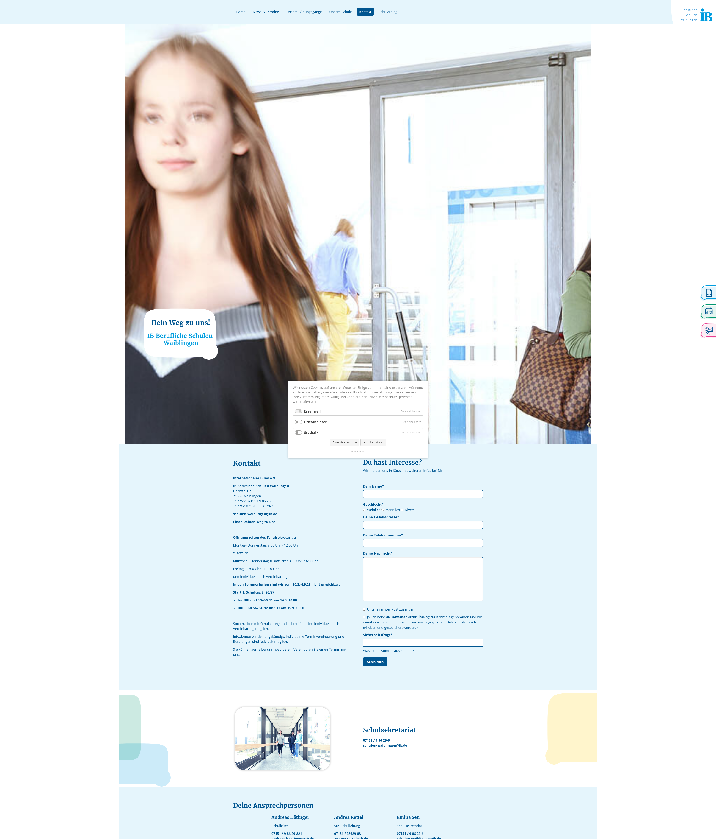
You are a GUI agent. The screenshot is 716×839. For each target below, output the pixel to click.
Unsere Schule (340, 12)
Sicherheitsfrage (378, 634)
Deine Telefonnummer (383, 535)
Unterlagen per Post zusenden (390, 609)
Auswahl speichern (345, 442)
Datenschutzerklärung (411, 616)
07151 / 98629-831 (348, 833)
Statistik (311, 432)
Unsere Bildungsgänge (304, 12)
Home (240, 12)
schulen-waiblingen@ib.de (255, 514)
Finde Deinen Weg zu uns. (254, 521)
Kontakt (365, 12)
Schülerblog (388, 12)
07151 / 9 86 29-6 (376, 740)
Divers (410, 510)
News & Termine (266, 12)
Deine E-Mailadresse (381, 517)
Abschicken (375, 662)
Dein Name (373, 486)
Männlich (392, 510)
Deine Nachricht (377, 553)
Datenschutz (358, 451)
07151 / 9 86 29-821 (286, 833)
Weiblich (374, 510)
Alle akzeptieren (373, 442)
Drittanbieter (315, 422)
